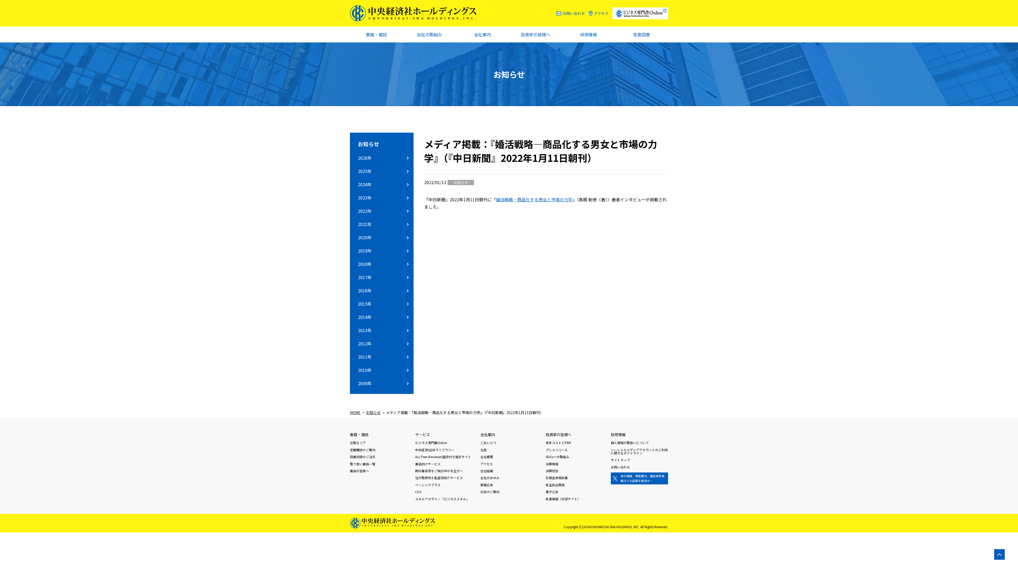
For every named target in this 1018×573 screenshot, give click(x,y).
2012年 (365, 343)
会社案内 (482, 34)
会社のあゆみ (489, 477)
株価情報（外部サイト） (563, 499)
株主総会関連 (555, 485)
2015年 (365, 304)
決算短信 (552, 470)
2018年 (365, 264)
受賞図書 (641, 34)
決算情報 (552, 464)
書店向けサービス (428, 464)
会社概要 (486, 456)
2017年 (365, 277)
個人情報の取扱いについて (630, 442)
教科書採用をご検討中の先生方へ (439, 470)
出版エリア (358, 442)
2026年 (365, 158)
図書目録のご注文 (362, 456)
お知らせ (368, 144)
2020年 (365, 237)
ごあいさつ (488, 442)
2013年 (365, 330)
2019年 (365, 251)
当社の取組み (429, 34)
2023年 (365, 197)
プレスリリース (557, 450)
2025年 (365, 171)
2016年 (365, 290)
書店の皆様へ (359, 470)
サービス (422, 434)
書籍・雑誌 (376, 34)
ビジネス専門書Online (431, 442)
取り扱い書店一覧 (362, 464)
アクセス (601, 13)
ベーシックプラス (428, 485)
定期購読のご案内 (362, 450)
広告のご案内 (489, 491)
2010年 (365, 370)
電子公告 (552, 491)
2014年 (365, 317)
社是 (483, 450)
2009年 (365, 383)
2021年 (365, 224)
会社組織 (486, 470)
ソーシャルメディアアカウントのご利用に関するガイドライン (639, 451)
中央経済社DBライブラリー (434, 450)
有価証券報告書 (557, 477)
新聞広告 (486, 485)
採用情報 (588, 34)
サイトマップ (620, 460)
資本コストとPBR (558, 442)
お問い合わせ (574, 13)
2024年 (365, 184)
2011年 (365, 357)
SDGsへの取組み (557, 456)
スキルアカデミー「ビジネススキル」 (442, 499)
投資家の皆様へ (535, 34)
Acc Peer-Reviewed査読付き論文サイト (443, 456)
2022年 (365, 211)
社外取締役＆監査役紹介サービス (439, 477)
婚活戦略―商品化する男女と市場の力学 (534, 199)
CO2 (418, 491)
